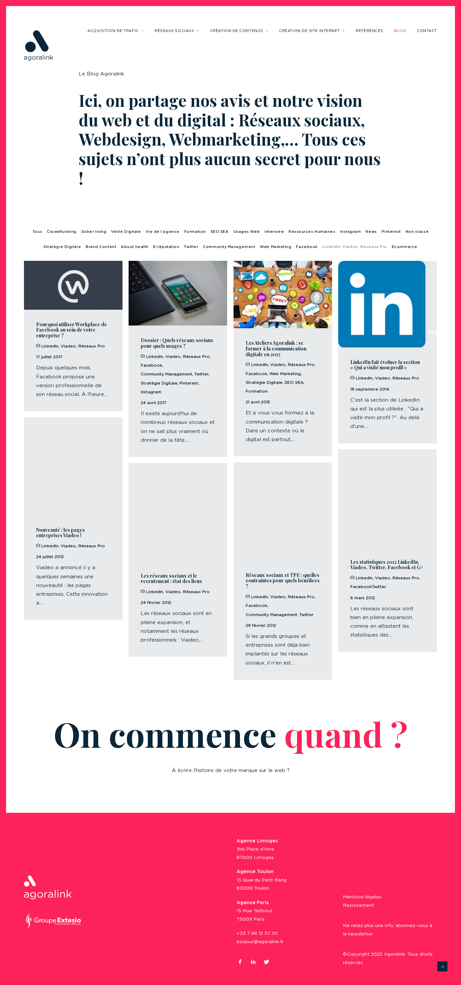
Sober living (94, 232)
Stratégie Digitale (62, 247)
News (371, 232)
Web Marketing (275, 247)
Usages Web (247, 232)
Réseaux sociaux (174, 31)
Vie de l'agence (163, 232)
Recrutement (358, 905)
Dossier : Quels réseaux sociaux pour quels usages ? (177, 343)
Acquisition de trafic (113, 31)
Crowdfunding (62, 232)
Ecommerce (404, 247)
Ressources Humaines (312, 232)
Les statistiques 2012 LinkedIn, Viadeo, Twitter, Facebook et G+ (387, 565)
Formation (195, 232)
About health (134, 247)
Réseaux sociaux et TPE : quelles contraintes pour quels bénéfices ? (283, 581)
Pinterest (391, 232)
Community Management (229, 247)
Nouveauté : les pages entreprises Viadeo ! (60, 533)
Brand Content (101, 247)
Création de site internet (309, 31)
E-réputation (166, 247)
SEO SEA (220, 232)
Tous (37, 232)
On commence (231, 733)
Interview (274, 232)
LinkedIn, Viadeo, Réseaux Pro (354, 247)
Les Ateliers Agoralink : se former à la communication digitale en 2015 (276, 349)
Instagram (350, 232)
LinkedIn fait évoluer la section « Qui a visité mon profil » (385, 365)
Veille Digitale (126, 232)
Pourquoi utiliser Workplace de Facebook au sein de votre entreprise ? (71, 330)
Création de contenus (236, 31)
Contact (427, 31)
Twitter (191, 247)
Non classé (417, 232)
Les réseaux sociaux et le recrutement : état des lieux (171, 579)
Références (369, 31)
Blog (400, 31)
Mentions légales (362, 897)
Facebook (306, 247)
